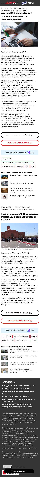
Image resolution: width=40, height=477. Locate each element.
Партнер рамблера (19, 467)
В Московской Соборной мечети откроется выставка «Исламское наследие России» (23, 351)
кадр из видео (28, 249)
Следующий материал (19, 471)
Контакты (24, 396)
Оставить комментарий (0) (20, 143)
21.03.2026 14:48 (6, 8)
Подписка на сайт (10, 396)
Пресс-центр (29, 386)
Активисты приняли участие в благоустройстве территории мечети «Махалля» (22, 370)
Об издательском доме (12, 386)
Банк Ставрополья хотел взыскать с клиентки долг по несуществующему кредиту (22, 190)
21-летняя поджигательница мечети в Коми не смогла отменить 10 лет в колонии (23, 363)
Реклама (5, 389)
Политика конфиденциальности (16, 404)
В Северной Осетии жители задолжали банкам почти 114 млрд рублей (22, 196)
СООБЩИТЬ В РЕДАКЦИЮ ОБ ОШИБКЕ (17, 407)
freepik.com (5, 48)
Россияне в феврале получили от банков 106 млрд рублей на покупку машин (23, 182)
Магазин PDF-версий (20, 389)
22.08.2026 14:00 (7, 207)
